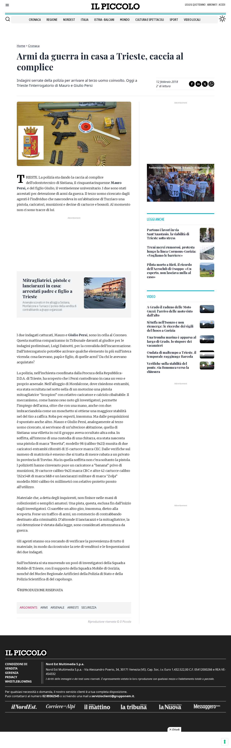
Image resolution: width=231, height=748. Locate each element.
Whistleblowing (18, 681)
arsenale (57, 607)
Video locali (192, 20)
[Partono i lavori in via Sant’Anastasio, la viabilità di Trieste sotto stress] (207, 235)
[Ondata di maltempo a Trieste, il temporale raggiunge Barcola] (207, 354)
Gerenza (11, 673)
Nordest (69, 20)
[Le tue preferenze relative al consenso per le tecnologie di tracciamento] (224, 741)
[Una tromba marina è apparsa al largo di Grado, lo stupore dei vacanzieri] (207, 339)
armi (44, 607)
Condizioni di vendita (16, 666)
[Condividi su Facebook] (192, 84)
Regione (52, 20)
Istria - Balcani (104, 20)
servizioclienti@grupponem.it (112, 696)
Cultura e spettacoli (149, 20)
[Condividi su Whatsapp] (211, 84)
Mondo (125, 20)
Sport (174, 20)
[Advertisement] (115, 31)
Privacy (11, 677)
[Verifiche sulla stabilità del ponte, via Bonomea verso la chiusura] (207, 365)
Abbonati (212, 4)
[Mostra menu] (7, 5)
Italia (84, 20)
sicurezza (88, 607)
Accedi (222, 4)
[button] (180, 182)
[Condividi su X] (205, 84)
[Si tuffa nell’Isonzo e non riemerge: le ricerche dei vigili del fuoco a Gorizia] (207, 324)
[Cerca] (7, 19)
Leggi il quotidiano (195, 4)
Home (21, 46)
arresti (73, 607)
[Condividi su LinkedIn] (198, 84)
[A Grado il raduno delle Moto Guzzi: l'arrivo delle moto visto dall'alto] (207, 309)
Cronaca (35, 20)
